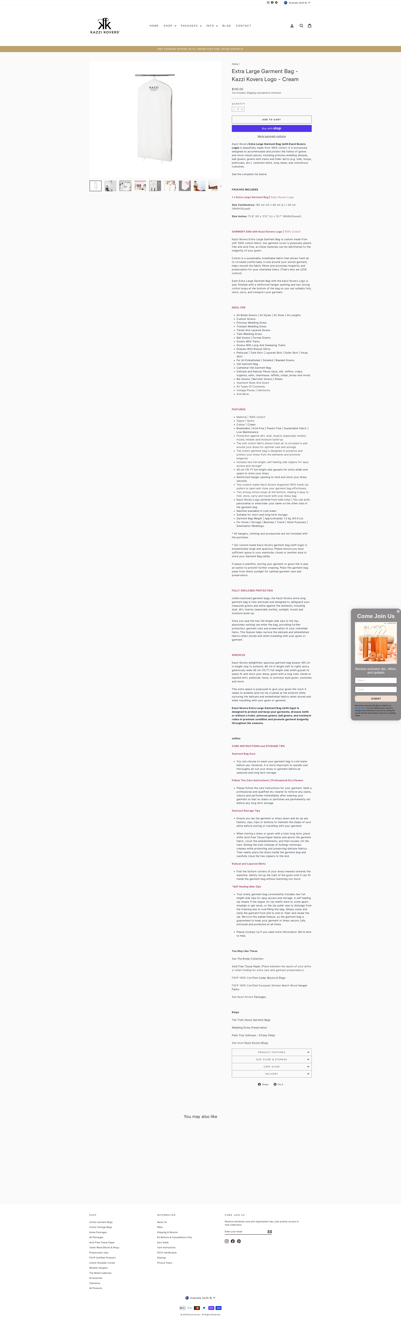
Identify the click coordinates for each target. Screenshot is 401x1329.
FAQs (160, 1227)
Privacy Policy (164, 1262)
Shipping (251, 93)
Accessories (95, 1278)
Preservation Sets (98, 1252)
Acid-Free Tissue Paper (102, 1242)
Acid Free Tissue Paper (258, 837)
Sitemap (161, 1257)
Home (154, 25)
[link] (376, 643)
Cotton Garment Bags (101, 1222)
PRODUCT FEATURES (271, 1052)
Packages (190, 25)
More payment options (272, 136)
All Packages (96, 1237)
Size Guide (163, 1242)
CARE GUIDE (272, 1066)
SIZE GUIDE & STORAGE (271, 1059)
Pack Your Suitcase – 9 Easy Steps (253, 1035)
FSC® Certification (167, 1252)
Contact (243, 25)
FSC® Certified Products (102, 1257)
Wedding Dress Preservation (249, 1027)
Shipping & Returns (167, 1232)
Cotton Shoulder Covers (102, 1262)
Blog (226, 25)
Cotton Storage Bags (100, 1227)
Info (210, 25)
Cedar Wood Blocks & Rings (104, 1247)
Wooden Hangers (98, 1267)
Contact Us (252, 931)
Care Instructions (166, 1247)
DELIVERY (271, 1074)
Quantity (239, 103)
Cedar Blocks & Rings (272, 977)
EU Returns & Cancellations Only (174, 1237)
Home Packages (98, 1232)
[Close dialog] (398, 611)
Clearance (94, 1283)
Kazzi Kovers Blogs (256, 1042)
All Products (95, 1288)
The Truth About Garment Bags (251, 1019)
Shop (169, 25)
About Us (162, 1222)
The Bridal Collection (250, 958)
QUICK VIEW (116, 1171)
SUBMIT (376, 698)
